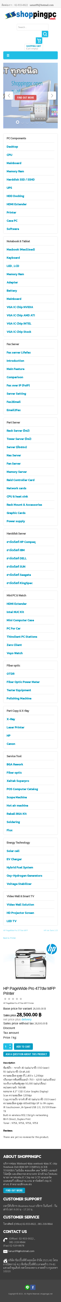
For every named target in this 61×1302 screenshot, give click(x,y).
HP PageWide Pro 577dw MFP (15, 930)
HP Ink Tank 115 (51, 930)
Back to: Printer (9, 938)
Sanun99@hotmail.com (21, 1251)
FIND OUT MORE (25, 97)
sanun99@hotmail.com (42, 5)
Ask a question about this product (26, 1054)
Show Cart (39, 40)
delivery (26, 1019)
